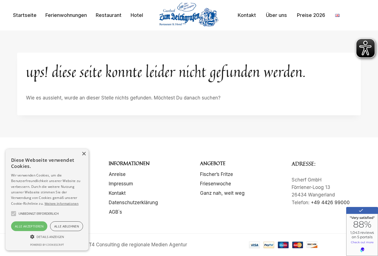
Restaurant (108, 15)
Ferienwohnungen (66, 15)
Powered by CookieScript (47, 245)
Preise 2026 (311, 15)
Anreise (117, 174)
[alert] (47, 199)
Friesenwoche (215, 183)
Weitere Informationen (62, 203)
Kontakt (247, 15)
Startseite (25, 15)
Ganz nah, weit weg (222, 193)
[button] (47, 236)
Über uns (276, 15)
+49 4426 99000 (330, 202)
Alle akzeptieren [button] (29, 226)
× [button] (84, 154)
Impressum (121, 183)
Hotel (137, 15)
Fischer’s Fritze (216, 174)
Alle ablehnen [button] (66, 226)
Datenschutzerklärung (133, 202)
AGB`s (115, 212)
